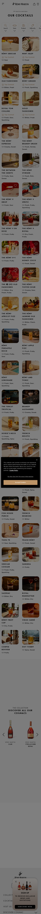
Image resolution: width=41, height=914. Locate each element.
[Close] (36, 459)
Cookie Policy (13, 470)
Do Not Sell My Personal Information (20, 476)
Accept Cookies (20, 482)
